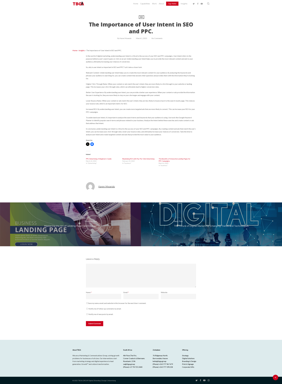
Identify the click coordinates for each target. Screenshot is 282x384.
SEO (141, 17)
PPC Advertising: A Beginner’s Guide (98, 159)
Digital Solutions (188, 358)
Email (126, 292)
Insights (82, 50)
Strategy (185, 355)
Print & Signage (188, 364)
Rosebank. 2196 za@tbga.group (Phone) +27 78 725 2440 (132, 364)
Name (89, 292)
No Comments (156, 38)
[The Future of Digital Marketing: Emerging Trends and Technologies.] (211, 224)
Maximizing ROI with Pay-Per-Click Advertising (138, 159)
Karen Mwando (125, 38)
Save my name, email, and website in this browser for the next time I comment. (117, 303)
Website (164, 292)
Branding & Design (189, 361)
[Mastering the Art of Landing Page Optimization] (70, 224)
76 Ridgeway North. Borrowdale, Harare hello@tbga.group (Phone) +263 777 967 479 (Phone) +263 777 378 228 (163, 361)
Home (74, 50)
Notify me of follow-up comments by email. (104, 309)
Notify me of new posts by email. (100, 314)
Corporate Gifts (188, 367)
